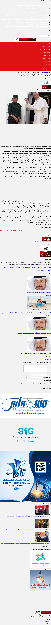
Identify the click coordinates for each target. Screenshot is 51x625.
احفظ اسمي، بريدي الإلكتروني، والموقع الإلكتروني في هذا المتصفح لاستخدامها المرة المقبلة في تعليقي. (27, 383)
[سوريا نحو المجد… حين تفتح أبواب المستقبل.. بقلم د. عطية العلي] (39, 330)
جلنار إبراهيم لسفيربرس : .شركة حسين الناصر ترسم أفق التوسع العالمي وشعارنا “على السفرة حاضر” (27, 23)
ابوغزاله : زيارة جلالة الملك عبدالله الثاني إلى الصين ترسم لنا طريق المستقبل (32, 5)
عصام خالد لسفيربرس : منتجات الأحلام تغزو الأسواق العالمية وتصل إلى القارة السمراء (31, 14)
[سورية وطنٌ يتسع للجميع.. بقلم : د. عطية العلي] (39, 289)
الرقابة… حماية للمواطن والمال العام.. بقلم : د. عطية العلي (36, 353)
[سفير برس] (25, 39)
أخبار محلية (46, 46)
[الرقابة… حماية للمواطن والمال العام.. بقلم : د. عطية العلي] (39, 350)
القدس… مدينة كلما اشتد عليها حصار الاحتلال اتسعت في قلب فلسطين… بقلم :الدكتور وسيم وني (26, 313)
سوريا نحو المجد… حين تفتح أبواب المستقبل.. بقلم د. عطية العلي (34, 333)
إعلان (50, 420)
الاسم (49, 375)
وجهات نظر (46, 52)
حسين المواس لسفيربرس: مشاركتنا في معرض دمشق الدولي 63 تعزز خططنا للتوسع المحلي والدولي (27, 12)
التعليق (49, 372)
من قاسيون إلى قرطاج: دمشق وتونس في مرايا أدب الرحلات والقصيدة (34, 7)
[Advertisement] (41, 136)
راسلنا (47, 65)
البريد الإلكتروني (47, 377)
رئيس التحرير (39, 89)
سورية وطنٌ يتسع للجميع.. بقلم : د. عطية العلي (38, 24)
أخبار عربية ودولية (44, 49)
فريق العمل (46, 623)
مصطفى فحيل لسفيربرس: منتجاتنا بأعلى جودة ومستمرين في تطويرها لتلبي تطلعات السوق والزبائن (27, 26)
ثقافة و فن (46, 55)
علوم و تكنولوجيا (45, 59)
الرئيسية (49, 72)
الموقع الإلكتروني (47, 380)
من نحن (47, 62)
